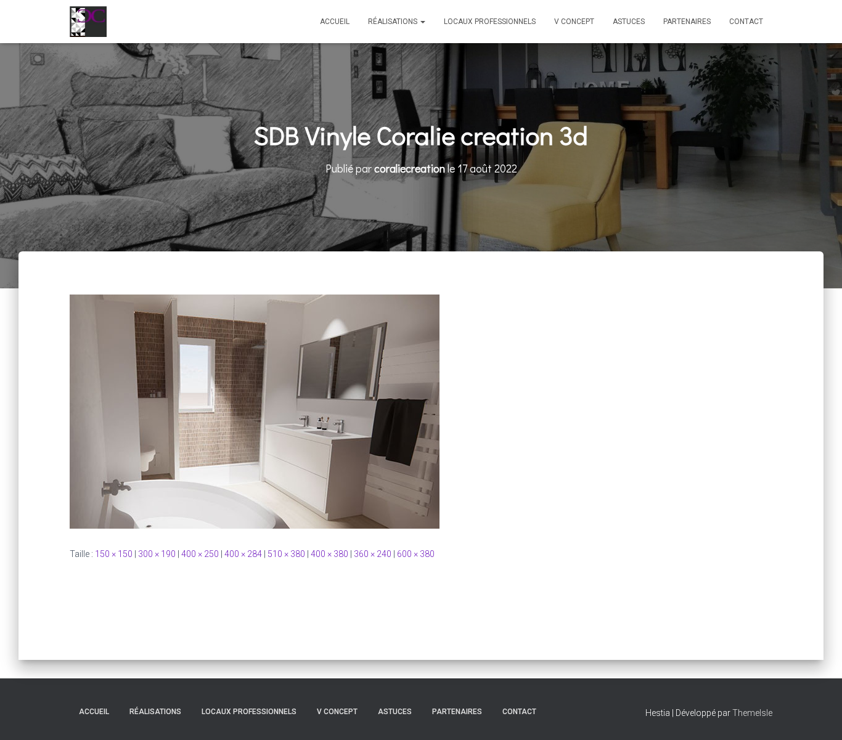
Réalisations (393, 21)
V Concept (574, 21)
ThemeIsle (752, 713)
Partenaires (687, 21)
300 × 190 (157, 554)
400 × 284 (243, 554)
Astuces (629, 21)
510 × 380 (286, 554)
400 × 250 (200, 554)
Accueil (334, 21)
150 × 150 (114, 554)
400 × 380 (329, 554)
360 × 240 (372, 554)
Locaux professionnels (490, 21)
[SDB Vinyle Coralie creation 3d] (254, 411)
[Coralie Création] (88, 21)
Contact (746, 21)
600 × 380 (416, 554)
